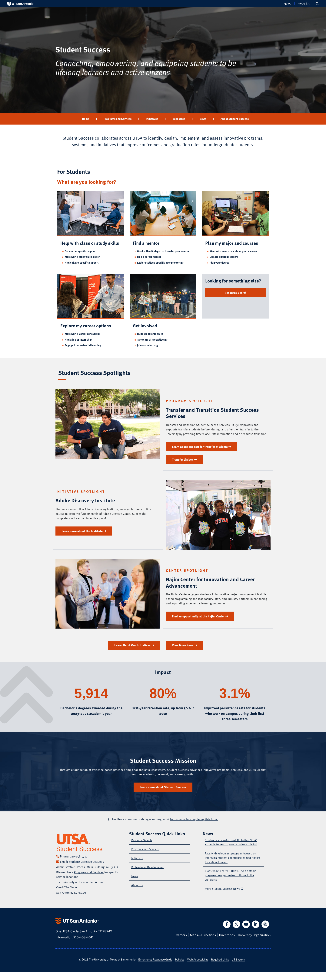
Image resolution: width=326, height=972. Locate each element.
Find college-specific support (81, 263)
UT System (238, 959)
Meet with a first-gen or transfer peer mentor (163, 251)
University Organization (254, 935)
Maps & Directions (203, 935)
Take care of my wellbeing (152, 340)
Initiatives (152, 119)
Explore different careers (224, 257)
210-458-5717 (78, 856)
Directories (227, 935)
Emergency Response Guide (155, 959)
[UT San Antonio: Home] (20, 4)
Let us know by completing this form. (194, 819)
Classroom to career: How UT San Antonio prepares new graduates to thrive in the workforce (230, 875)
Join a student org (147, 345)
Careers (181, 935)
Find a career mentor (149, 257)
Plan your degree (219, 263)
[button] (317, 3)
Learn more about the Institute (82, 531)
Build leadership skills (150, 334)
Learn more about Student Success (163, 787)
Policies (179, 959)
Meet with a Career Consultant (82, 334)
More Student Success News (223, 889)
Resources (178, 119)
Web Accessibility (197, 959)
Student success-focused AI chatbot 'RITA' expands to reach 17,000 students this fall (231, 842)
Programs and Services (117, 119)
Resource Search (236, 292)
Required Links (220, 959)
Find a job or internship (78, 340)
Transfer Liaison (183, 459)
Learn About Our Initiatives (132, 645)
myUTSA (304, 3)
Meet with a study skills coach (82, 257)
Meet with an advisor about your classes (233, 251)
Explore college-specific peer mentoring (160, 263)
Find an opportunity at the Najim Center (198, 616)
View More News (183, 645)
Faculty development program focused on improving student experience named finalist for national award (232, 857)
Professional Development (147, 867)
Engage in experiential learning (83, 345)
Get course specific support (81, 251)
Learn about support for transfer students (200, 446)
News (287, 3)
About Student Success (235, 119)
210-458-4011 (83, 937)
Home (85, 119)
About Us (137, 885)
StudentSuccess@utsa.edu (86, 861)
